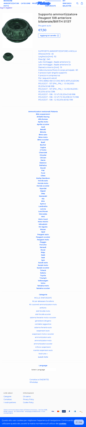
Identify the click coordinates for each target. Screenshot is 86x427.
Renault (43, 247)
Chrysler (43, 155)
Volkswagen (43, 281)
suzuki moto (43, 357)
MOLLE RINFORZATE (43, 298)
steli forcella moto (43, 311)
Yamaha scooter (43, 288)
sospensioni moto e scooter (43, 334)
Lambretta (43, 206)
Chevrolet (43, 153)
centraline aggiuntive (43, 324)
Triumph (43, 278)
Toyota (43, 275)
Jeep (43, 194)
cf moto (43, 150)
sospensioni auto (43, 331)
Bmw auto (43, 135)
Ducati (43, 168)
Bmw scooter (43, 140)
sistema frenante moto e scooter (43, 318)
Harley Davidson (43, 178)
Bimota (43, 132)
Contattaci (8, 399)
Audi (43, 127)
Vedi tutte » (43, 354)
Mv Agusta (43, 227)
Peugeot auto (43, 234)
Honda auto (43, 181)
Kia (43, 199)
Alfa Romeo (43, 119)
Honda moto (43, 183)
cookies (62, 423)
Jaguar (43, 191)
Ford (43, 173)
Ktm (43, 201)
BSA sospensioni (43, 114)
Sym (43, 260)
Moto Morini (43, 222)
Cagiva (43, 147)
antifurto (43, 308)
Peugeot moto (43, 240)
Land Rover (43, 211)
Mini (43, 217)
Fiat (43, 170)
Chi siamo (27, 396)
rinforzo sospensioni (43, 347)
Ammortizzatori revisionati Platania (43, 112)
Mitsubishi (43, 224)
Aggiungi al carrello (48, 36)
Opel (43, 232)
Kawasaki (43, 196)
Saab (43, 255)
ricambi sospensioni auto (43, 350)
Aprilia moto (43, 122)
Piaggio (43, 242)
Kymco (43, 204)
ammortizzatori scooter (43, 344)
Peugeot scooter (43, 237)
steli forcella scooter (43, 314)
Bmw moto (43, 137)
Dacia (43, 160)
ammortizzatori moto (43, 341)
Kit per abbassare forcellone (43, 301)
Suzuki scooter (43, 268)
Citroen (43, 158)
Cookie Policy (28, 402)
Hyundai (43, 188)
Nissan (43, 229)
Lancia (43, 209)
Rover (43, 250)
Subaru (43, 273)
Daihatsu (43, 165)
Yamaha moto (43, 286)
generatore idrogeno (43, 321)
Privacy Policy (28, 399)
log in (2, 8)
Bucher (43, 145)
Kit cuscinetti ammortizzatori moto (43, 305)
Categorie (25, 3)
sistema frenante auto (43, 327)
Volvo (43, 283)
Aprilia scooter (43, 124)
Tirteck (43, 270)
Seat (43, 258)
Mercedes (43, 214)
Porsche (43, 245)
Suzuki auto (43, 263)
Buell (43, 142)
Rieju (43, 252)
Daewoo (43, 163)
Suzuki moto (43, 265)
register (8, 8)
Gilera (43, 176)
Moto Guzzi (43, 219)
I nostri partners (10, 402)
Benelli (43, 129)
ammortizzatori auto (43, 337)
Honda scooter (43, 186)
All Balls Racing (43, 117)
